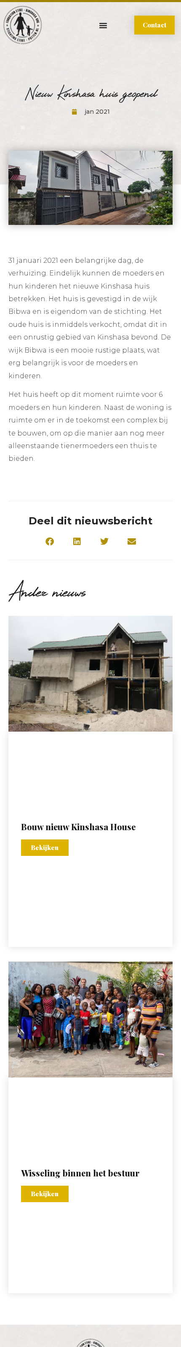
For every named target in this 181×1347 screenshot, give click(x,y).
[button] (103, 25)
